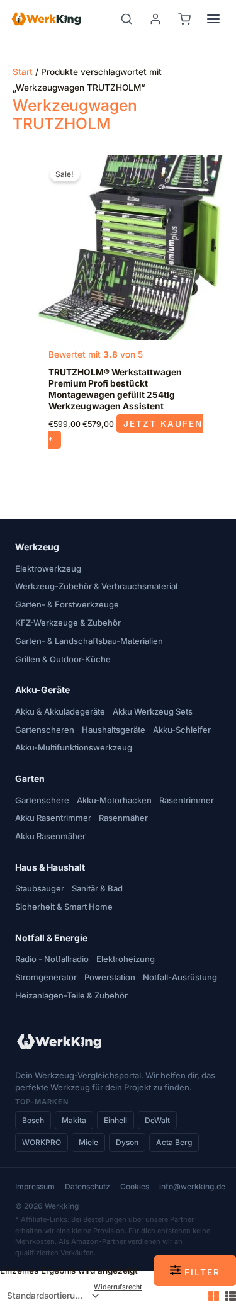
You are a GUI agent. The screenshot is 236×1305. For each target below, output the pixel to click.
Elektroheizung (125, 959)
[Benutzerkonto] (155, 18)
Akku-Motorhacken (114, 800)
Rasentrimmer (186, 800)
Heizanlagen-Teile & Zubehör (71, 995)
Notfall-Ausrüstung (180, 977)
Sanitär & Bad (97, 888)
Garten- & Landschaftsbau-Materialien (89, 641)
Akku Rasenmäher (50, 836)
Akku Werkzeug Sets (153, 711)
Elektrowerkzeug (48, 568)
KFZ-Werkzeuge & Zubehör (68, 623)
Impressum (35, 1186)
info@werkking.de (192, 1186)
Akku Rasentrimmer (53, 818)
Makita (74, 1120)
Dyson (127, 1142)
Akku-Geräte (42, 689)
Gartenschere (42, 800)
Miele (88, 1142)
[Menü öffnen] (213, 18)
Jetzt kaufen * (125, 431)
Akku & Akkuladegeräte (60, 711)
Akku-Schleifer (182, 730)
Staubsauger (39, 888)
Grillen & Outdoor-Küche (63, 659)
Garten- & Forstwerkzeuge (67, 604)
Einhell (115, 1120)
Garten (30, 778)
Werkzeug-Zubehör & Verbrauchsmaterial (96, 586)
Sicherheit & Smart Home (64, 906)
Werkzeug (37, 546)
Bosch (33, 1120)
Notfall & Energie (51, 937)
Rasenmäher (123, 818)
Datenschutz (87, 1186)
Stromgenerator (46, 977)
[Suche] (126, 18)
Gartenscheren (44, 730)
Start (23, 72)
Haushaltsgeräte (113, 730)
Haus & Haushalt (50, 867)
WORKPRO (41, 1142)
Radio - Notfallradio (52, 959)
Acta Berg (174, 1142)
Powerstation (109, 977)
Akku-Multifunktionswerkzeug (73, 747)
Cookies (134, 1186)
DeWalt (157, 1120)
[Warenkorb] (184, 18)
